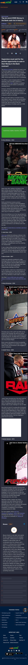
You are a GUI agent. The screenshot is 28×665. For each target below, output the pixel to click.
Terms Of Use (6, 642)
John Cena (4, 235)
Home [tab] (15, 2)
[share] (20, 53)
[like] (7, 53)
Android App (17, 514)
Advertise (12, 637)
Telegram (19, 516)
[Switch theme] (23, 2)
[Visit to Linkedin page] (24, 524)
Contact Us (5, 640)
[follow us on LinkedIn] (19, 650)
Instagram (22, 513)
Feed (20, 635)
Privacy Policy (13, 640)
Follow (9, 23)
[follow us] (16, 53)
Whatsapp (4, 518)
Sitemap (21, 637)
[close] (26, 655)
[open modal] (25, 610)
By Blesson (4, 23)
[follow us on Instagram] (11, 650)
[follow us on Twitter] (14, 650)
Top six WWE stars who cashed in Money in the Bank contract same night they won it (14, 279)
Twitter (15, 513)
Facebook (10, 513)
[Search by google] (20, 2)
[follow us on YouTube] (16, 650)
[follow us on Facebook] (9, 650)
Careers (12, 635)
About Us (5, 637)
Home (4, 635)
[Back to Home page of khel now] (6, 2)
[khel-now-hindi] (27, 2)
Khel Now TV (22, 640)
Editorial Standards (14, 642)
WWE (11, 83)
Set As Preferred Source (21, 23)
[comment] (11, 53)
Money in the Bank (5, 16)
